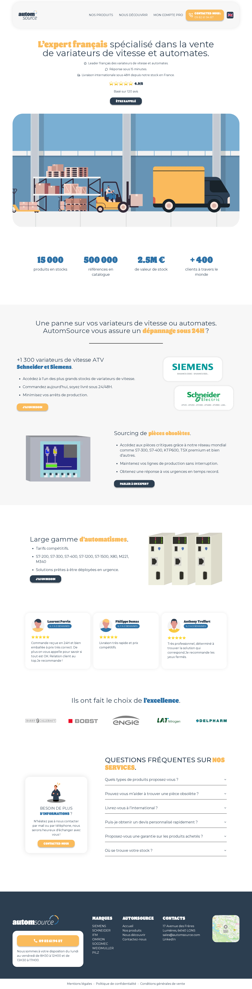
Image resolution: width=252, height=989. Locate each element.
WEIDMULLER (103, 948)
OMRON (98, 939)
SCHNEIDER (101, 930)
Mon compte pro (168, 15)
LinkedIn (169, 939)
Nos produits (101, 15)
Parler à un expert (134, 483)
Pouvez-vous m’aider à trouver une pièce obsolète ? (152, 794)
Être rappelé (126, 101)
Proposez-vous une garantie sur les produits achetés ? (154, 836)
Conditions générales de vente (162, 984)
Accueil (127, 926)
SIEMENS (99, 926)
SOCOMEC (100, 944)
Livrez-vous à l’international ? (131, 808)
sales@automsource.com (181, 935)
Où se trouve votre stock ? (129, 850)
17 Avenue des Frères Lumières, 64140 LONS (179, 928)
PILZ (95, 952)
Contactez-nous (56, 843)
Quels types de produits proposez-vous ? (141, 779)
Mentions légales (79, 984)
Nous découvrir (133, 15)
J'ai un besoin (32, 407)
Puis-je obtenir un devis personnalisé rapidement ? (151, 822)
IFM (95, 935)
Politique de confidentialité (116, 984)
